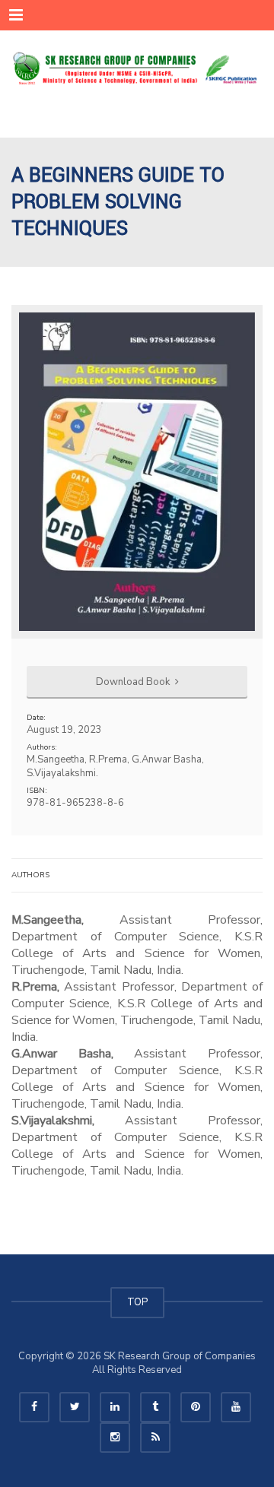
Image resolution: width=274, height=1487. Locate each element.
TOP (137, 1302)
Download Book (134, 682)
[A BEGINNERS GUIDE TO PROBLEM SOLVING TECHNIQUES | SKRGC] (137, 68)
